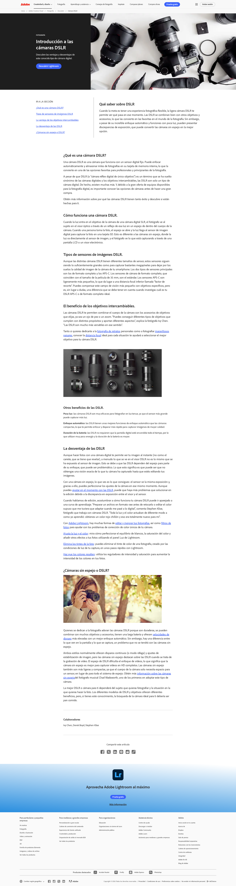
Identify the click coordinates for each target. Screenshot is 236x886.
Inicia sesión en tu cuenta (186, 823)
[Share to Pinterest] (121, 752)
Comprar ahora (154, 4)
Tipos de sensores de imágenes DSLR (54, 113)
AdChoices (212, 881)
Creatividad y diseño (42, 4)
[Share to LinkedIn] (115, 752)
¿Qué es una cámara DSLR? (50, 107)
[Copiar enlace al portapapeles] (133, 752)
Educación (102, 823)
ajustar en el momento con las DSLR (92, 490)
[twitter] (58, 881)
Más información (118, 804)
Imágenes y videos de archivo (29, 851)
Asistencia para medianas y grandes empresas (154, 837)
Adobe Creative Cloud (36, 11)
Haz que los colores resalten (79, 554)
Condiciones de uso (153, 881)
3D (21, 844)
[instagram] (54, 881)
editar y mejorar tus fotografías (132, 523)
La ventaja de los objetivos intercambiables (57, 120)
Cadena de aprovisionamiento (188, 849)
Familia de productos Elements (30, 847)
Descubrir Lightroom (49, 66)
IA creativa (23, 825)
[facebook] (49, 881)
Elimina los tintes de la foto (78, 544)
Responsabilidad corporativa (187, 841)
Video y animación (26, 836)
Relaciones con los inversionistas (189, 845)
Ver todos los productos (27, 855)
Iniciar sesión (207, 4)
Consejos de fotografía (104, 4)
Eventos (181, 834)
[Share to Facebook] (102, 752)
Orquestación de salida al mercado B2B (72, 837)
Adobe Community (145, 830)
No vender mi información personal (193, 881)
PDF (21, 840)
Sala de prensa (183, 837)
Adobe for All (182, 860)
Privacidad (141, 881)
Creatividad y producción (67, 834)
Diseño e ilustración (26, 833)
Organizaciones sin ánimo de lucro (110, 826)
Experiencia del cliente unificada (70, 830)
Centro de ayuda (144, 823)
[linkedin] (63, 881)
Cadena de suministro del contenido (71, 826)
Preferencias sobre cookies (171, 881)
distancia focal (93, 335)
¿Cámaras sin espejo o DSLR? (50, 132)
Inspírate (121, 4)
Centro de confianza (185, 852)
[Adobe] (25, 4)
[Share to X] (109, 752)
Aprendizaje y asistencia (80, 4)
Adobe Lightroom (78, 523)
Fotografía (61, 4)
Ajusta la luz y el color (75, 533)
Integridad (181, 856)
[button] (196, 4)
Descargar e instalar (145, 826)
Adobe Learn (143, 834)
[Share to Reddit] (127, 752)
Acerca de (181, 826)
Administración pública (106, 830)
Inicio (23, 11)
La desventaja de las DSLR (49, 126)
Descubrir (61, 11)
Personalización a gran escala (69, 823)
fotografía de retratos (108, 331)
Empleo (180, 830)
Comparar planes (136, 4)
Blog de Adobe (183, 863)
